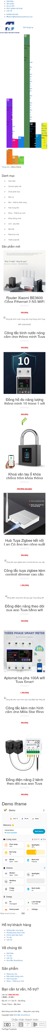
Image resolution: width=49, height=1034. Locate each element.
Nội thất (11, 229)
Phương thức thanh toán (16, 932)
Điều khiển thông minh (15, 976)
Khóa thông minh (14, 218)
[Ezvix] (35, 145)
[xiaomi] (46, 145)
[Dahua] (35, 138)
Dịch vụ (11, 197)
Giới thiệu (10, 1)
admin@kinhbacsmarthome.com (20, 16)
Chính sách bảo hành (15, 935)
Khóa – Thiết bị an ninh (15, 981)
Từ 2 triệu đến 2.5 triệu (30, 104)
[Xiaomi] (11, 117)
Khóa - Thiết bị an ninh (16, 213)
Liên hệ (9, 11)
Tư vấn (9, 937)
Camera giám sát (14, 186)
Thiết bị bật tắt (13, 240)
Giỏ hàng (28, 27)
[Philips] (29, 50)
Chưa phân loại (14, 191)
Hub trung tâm (13, 207)
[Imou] (35, 143)
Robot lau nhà (13, 234)
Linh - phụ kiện (14, 223)
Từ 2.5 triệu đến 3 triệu (30, 118)
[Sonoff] (11, 114)
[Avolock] (29, 55)
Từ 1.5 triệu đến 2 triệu (30, 89)
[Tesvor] (46, 142)
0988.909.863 (13, 14)
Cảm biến (12, 181)
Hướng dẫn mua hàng (15, 930)
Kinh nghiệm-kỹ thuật (14, 8)
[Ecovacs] (46, 140)
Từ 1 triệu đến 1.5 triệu (30, 75)
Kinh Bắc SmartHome (15, 960)
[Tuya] (11, 119)
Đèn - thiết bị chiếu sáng (17, 202)
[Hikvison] (35, 140)
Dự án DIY (10, 6)
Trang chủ (5, 167)
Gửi (23, 913)
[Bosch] (29, 53)
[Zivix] (11, 112)
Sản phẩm (10, 3)
